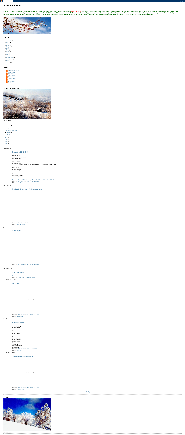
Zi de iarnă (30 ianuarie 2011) (22, 356)
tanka (7, 60)
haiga (7, 48)
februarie (9, 132)
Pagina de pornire (89, 392)
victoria (9, 82)
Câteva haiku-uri (18, 322)
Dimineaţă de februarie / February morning (27, 189)
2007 (6, 143)
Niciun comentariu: (34, 181)
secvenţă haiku (9, 57)
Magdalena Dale (11, 73)
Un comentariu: (34, 348)
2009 (6, 139)
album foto (8, 41)
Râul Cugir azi (17, 230)
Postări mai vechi (178, 392)
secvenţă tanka (9, 59)
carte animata (9, 44)
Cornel (7, 45)
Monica (8, 54)
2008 (6, 141)
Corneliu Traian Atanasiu (13, 70)
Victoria (8, 62)
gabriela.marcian (11, 81)
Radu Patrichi (9, 56)
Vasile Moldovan (12, 78)
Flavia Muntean (11, 72)
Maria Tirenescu (11, 75)
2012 (6, 127)
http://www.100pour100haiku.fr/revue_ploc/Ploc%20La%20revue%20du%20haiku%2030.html (34, 179)
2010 (6, 138)
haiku (7, 50)
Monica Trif (10, 76)
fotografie (8, 47)
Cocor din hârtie (18, 272)
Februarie (15, 283)
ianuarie (8, 134)
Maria (7, 53)
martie (8, 129)
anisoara (8, 42)
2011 (6, 136)
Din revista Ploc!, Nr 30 (11, 130)
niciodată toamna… (8, 13)
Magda (8, 51)
